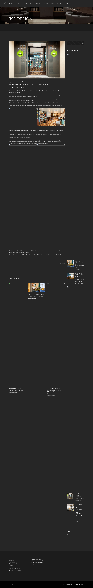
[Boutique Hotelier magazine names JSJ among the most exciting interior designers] (70, 507)
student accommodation (73, 537)
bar (60, 263)
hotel (63, 263)
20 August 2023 (51, 395)
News (27, 82)
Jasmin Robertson (14, 82)
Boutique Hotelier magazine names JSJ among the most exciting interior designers (79, 511)
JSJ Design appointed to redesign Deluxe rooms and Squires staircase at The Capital (54, 390)
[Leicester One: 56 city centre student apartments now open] (70, 276)
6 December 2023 (32, 298)
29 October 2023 (79, 283)
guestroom (73, 535)
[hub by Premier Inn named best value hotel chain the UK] (17, 334)
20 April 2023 (22, 82)
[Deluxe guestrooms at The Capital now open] (36, 287)
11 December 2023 (13, 392)
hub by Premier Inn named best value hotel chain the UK (16, 388)
